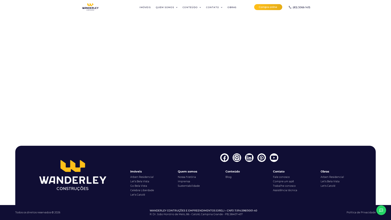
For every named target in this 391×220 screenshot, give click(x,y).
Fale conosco (281, 177)
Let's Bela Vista (139, 181)
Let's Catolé (137, 194)
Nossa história (187, 177)
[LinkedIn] (249, 157)
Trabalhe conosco (284, 185)
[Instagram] (237, 157)
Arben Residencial (142, 177)
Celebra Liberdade (142, 190)
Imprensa (184, 181)
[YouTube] (274, 157)
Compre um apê (283, 181)
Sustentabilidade (189, 185)
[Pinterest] (261, 157)
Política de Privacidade (361, 212)
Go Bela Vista (138, 185)
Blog (228, 177)
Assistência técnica (285, 190)
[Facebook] (224, 157)
